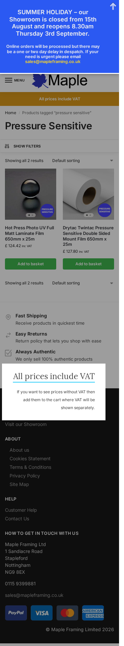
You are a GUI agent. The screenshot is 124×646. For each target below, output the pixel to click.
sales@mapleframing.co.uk (52, 61)
